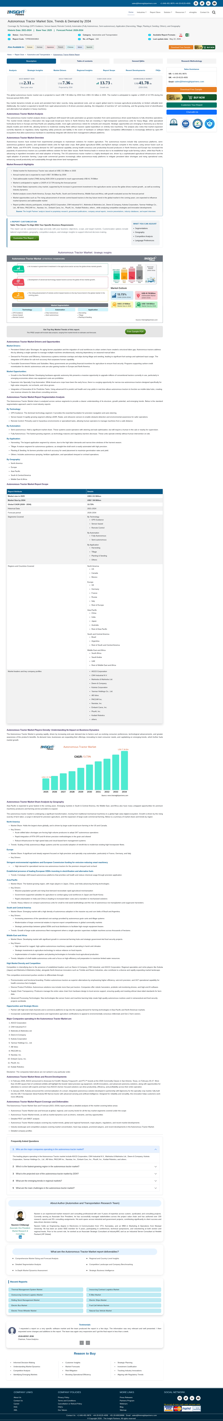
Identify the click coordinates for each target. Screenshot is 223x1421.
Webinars (124, 1404)
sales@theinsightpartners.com (144, 3)
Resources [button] (180, 12)
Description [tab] (31, 61)
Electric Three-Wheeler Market (23, 1311)
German (39, 47)
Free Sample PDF (135, 331)
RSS (15, 1407)
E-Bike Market (95, 1295)
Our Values (62, 1410)
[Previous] (72, 1343)
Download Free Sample (180, 47)
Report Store (155, 12)
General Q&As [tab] (138, 61)
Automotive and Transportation (38, 55)
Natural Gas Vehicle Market (100, 1311)
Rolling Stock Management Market (25, 1300)
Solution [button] (167, 12)
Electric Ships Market (97, 1300)
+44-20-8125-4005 (182, 3)
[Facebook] (196, 3)
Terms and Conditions (67, 1401)
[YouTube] (214, 3)
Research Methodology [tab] (191, 61)
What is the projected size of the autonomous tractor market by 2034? (46, 1174)
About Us (17, 1397)
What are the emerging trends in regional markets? (37, 1181)
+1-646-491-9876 (167, 3)
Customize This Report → (24, 238)
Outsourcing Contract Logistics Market (27, 1295)
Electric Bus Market (19, 1305)
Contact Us (204, 12)
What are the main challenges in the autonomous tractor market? (44, 1188)
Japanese (50, 47)
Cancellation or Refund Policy (70, 1404)
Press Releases (126, 1397)
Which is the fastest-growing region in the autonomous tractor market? (46, 1166)
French (60, 47)
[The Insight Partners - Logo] (16, 12)
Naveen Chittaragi (20, 1225)
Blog (121, 1407)
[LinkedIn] (208, 3)
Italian (80, 47)
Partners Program (127, 1401)
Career (16, 1404)
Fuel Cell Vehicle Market (99, 1305)
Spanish (89, 47)
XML (15, 1410)
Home (131, 12)
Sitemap (123, 1410)
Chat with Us (192, 112)
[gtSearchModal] (214, 13)
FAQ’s (60, 1407)
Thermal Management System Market (26, 1289)
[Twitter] (202, 3)
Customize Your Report (191, 105)
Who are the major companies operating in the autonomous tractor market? (48, 1149)
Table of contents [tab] (85, 61)
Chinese (70, 47)
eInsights (193, 12)
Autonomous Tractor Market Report (66, 55)
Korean (29, 47)
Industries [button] (141, 12)
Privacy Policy (63, 1397)
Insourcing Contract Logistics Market (104, 1289)
